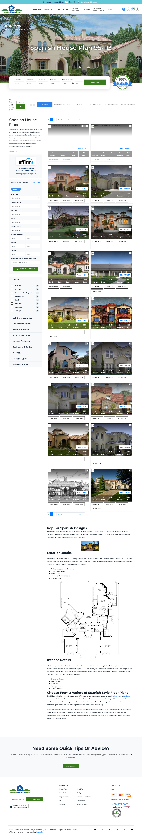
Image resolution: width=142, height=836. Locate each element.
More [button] (110, 9)
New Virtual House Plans (62, 104)
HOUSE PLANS (37, 9)
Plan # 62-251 (125, 447)
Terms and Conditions (84, 797)
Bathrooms (41, 79)
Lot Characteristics (22, 318)
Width (13, 242)
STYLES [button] (65, 9)
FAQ (60, 800)
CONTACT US (115, 785)
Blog (112, 789)
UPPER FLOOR (79, 200)
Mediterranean (116, 696)
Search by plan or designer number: (23, 258)
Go (21, 106)
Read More (13, 151)
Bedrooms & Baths (22, 347)
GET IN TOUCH (71, 766)
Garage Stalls (16, 226)
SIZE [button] (58, 9)
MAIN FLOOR (66, 160)
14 (80, 119)
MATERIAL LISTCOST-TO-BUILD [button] (99, 9)
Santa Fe (78, 699)
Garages (53, 79)
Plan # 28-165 (125, 320)
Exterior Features (22, 329)
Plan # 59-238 (81, 275)
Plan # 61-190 (81, 230)
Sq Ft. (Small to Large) (128, 104)
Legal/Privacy (63, 797)
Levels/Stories (16, 202)
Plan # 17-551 (81, 320)
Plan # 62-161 (81, 406)
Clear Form (36, 183)
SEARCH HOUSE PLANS (27, 269)
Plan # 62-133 (125, 365)
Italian (85, 699)
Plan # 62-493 (81, 492)
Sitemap (75, 830)
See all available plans (89, 2)
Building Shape (20, 364)
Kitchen (17, 353)
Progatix (39, 832)
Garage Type (19, 358)
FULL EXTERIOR (53, 160)
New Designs (63, 793)
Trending (45, 104)
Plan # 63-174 (125, 492)
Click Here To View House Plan (17, 29)
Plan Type (14, 194)
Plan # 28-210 (81, 189)
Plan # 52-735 (81, 148)
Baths (13, 218)
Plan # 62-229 (81, 447)
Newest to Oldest (95, 104)
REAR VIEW (66, 241)
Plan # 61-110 (81, 365)
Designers (80, 793)
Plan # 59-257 (125, 275)
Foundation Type (21, 324)
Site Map (62, 804)
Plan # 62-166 (125, 406)
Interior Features (21, 335)
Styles (16, 280)
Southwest (126, 696)
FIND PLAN (36, 799)
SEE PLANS (95, 82)
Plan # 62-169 (125, 189)
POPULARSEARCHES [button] (75, 9)
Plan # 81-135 (125, 230)
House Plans (63, 789)
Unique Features (21, 341)
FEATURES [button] (86, 9)
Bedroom (14, 210)
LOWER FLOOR (97, 291)
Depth (13, 250)
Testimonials (81, 800)
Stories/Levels (18, 79)
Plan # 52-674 (125, 148)
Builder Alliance (82, 804)
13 (76, 119)
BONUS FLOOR (122, 286)
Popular (79, 104)
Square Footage (67, 79)
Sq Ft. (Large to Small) (111, 104)
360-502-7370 (121, 803)
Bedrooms (29, 79)
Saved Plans (81, 789)
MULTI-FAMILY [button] (48, 9)
